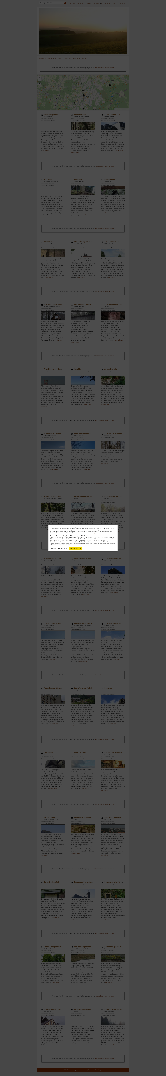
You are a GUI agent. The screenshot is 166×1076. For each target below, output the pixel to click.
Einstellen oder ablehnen (59, 548)
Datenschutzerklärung (89, 533)
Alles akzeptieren (75, 548)
